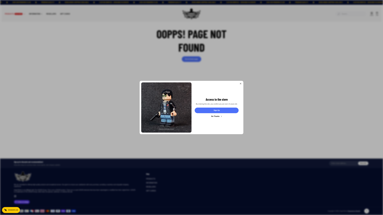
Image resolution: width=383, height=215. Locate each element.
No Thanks (215, 116)
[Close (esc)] (240, 83)
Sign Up (217, 110)
